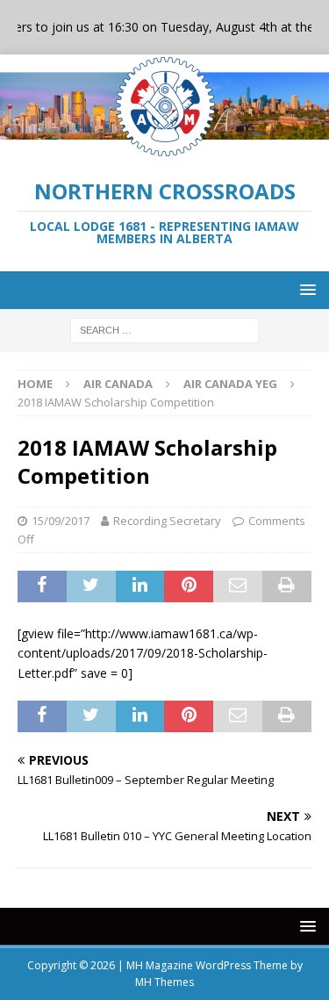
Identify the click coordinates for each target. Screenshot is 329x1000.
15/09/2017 (60, 521)
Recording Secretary (167, 521)
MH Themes (164, 982)
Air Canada (118, 384)
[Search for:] (164, 328)
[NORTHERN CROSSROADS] (164, 148)
